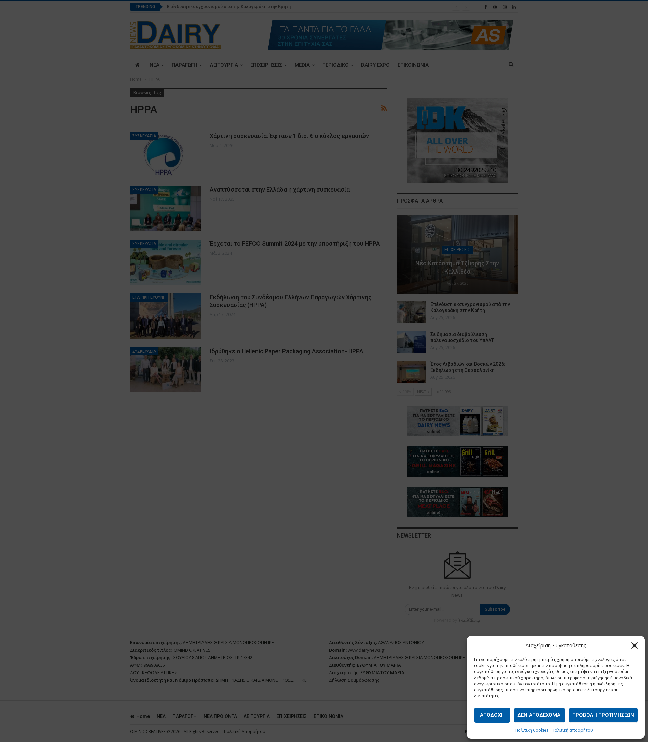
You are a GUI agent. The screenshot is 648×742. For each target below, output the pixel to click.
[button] (634, 645)
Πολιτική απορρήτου (572, 730)
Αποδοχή (492, 715)
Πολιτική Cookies (531, 730)
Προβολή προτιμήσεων (603, 715)
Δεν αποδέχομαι (539, 715)
